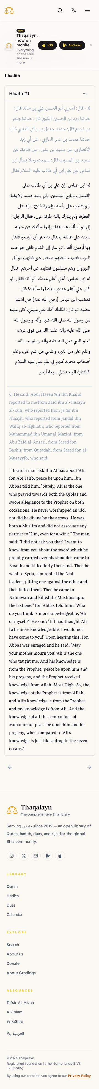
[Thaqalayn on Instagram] (11, 856)
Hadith (13, 895)
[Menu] (87, 10)
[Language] (73, 10)
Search (13, 944)
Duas (11, 905)
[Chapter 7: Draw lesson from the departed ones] (89, 767)
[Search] (60, 10)
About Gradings (21, 972)
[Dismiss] (91, 45)
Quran (12, 886)
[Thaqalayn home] (10, 10)
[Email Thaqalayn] (36, 856)
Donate (13, 963)
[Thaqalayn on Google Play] (48, 856)
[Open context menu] (84, 93)
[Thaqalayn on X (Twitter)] (24, 856)
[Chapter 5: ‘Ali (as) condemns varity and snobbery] (9, 767)
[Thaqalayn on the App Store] (60, 856)
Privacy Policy (79, 1076)
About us (15, 954)
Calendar (15, 914)
